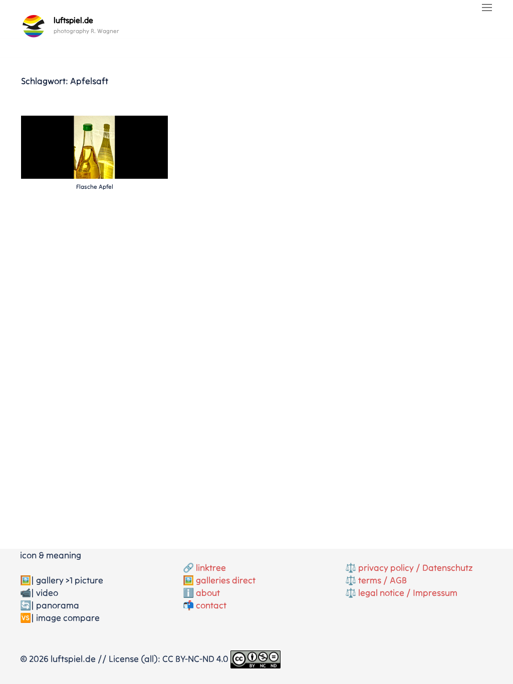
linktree (211, 567)
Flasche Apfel (94, 186)
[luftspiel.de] (33, 26)
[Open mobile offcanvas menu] (487, 8)
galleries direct (225, 580)
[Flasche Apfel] (94, 146)
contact (211, 605)
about (208, 592)
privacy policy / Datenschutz (415, 567)
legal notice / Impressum (407, 592)
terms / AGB (382, 580)
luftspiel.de (73, 20)
